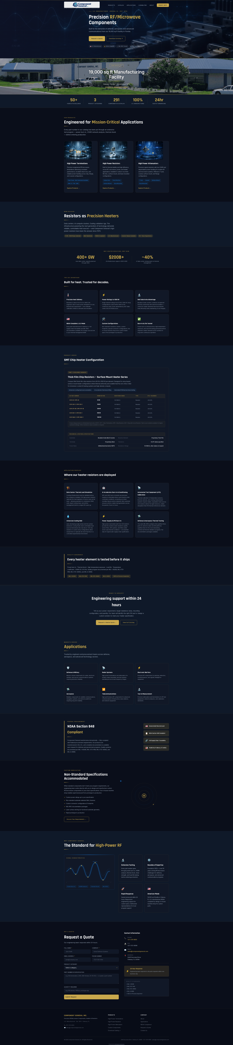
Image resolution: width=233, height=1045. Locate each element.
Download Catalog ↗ (116, 39)
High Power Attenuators (115, 1024)
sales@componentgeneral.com (138, 951)
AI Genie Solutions (119, 1044)
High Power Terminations (115, 1018)
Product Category (70, 964)
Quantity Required (70, 987)
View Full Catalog (128, 622)
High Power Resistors (114, 1021)
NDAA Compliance (146, 1024)
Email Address (69, 956)
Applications (131, 5)
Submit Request (70, 997)
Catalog (121, 5)
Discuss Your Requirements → (76, 819)
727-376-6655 (132, 939)
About (152, 5)
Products (111, 5)
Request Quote (163, 5)
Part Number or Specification (74, 972)
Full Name (68, 948)
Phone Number (97, 956)
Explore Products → (73, 188)
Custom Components (114, 1027)
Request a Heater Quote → (107, 622)
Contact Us (144, 1030)
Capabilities (143, 5)
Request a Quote (97, 39)
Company (95, 948)
